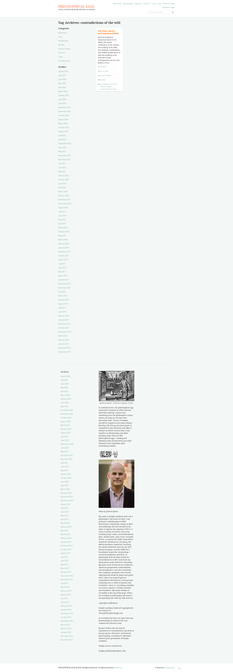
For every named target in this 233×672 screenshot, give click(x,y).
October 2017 (63, 256)
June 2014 (62, 312)
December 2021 (64, 156)
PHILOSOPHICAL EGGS (76, 6)
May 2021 (62, 172)
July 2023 (62, 135)
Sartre (114, 89)
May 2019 (62, 220)
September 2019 (64, 204)
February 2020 (63, 196)
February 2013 (63, 340)
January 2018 (63, 248)
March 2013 (62, 336)
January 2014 (63, 320)
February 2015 (63, 300)
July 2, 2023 (104, 71)
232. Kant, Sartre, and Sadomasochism (108, 32)
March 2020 (62, 192)
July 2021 (62, 164)
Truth (153, 4)
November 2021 (64, 160)
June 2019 (62, 216)
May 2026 (62, 83)
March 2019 (62, 228)
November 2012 (64, 352)
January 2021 (63, 176)
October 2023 (63, 127)
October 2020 (63, 180)
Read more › (103, 67)
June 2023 (62, 139)
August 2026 (63, 71)
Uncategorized (64, 61)
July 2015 (62, 292)
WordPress (118, 668)
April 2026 (62, 87)
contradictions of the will (108, 84)
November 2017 (64, 252)
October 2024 (63, 115)
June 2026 (62, 79)
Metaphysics (128, 4)
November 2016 (64, 288)
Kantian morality (105, 87)
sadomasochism (106, 89)
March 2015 (62, 296)
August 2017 (63, 260)
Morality (138, 4)
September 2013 (64, 332)
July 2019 (62, 212)
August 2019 (63, 208)
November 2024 (64, 111)
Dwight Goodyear (106, 75)
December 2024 (64, 107)
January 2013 (63, 344)
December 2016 (64, 284)
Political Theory (169, 4)
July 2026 (62, 75)
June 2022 (62, 148)
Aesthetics (117, 4)
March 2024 (62, 123)
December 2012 (64, 348)
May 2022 (62, 152)
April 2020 (62, 188)
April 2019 (62, 224)
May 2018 (62, 236)
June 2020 (62, 184)
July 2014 (62, 308)
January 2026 (63, 95)
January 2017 (63, 280)
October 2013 (63, 328)
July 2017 (62, 264)
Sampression (169, 668)
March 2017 (62, 276)
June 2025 (62, 99)
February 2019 (63, 232)
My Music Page (169, 7)
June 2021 (62, 168)
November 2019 (64, 200)
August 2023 (63, 131)
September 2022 (64, 144)
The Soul (146, 4)
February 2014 (63, 316)
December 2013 (64, 324)
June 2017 (62, 268)
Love (159, 4)
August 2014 (63, 304)
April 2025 (62, 103)
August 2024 (63, 119)
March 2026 (62, 91)
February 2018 (63, 244)
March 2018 (62, 240)
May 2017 (62, 272)
